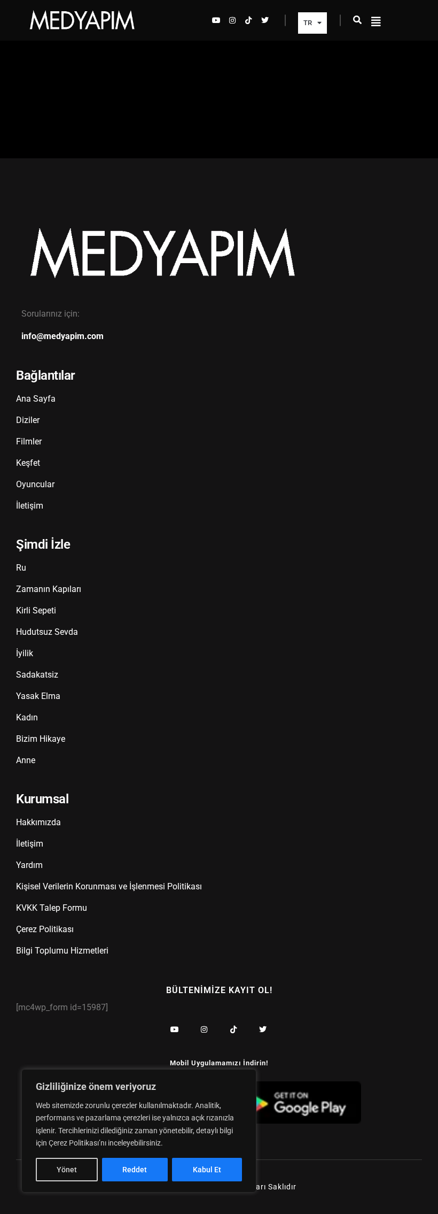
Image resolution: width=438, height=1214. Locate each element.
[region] (138, 1131)
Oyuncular (35, 484)
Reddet (134, 1169)
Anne (25, 760)
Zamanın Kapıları (48, 589)
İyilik (24, 653)
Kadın (27, 717)
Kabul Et (207, 1169)
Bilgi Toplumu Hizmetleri (62, 951)
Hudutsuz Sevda (47, 632)
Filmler (29, 441)
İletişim (29, 506)
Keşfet (28, 463)
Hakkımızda (38, 822)
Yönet (67, 1169)
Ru (21, 568)
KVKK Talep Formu (51, 908)
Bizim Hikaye (40, 739)
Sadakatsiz (37, 675)
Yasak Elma (38, 696)
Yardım (29, 865)
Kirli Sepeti (36, 610)
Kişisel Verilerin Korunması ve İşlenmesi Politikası (109, 886)
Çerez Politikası (45, 929)
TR (307, 23)
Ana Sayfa (36, 399)
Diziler (28, 420)
